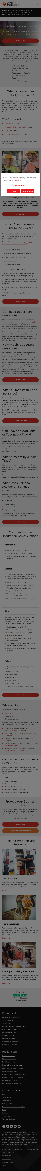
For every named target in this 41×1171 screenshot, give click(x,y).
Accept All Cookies (28, 191)
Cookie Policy (18, 180)
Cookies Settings (20, 185)
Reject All (13, 191)
